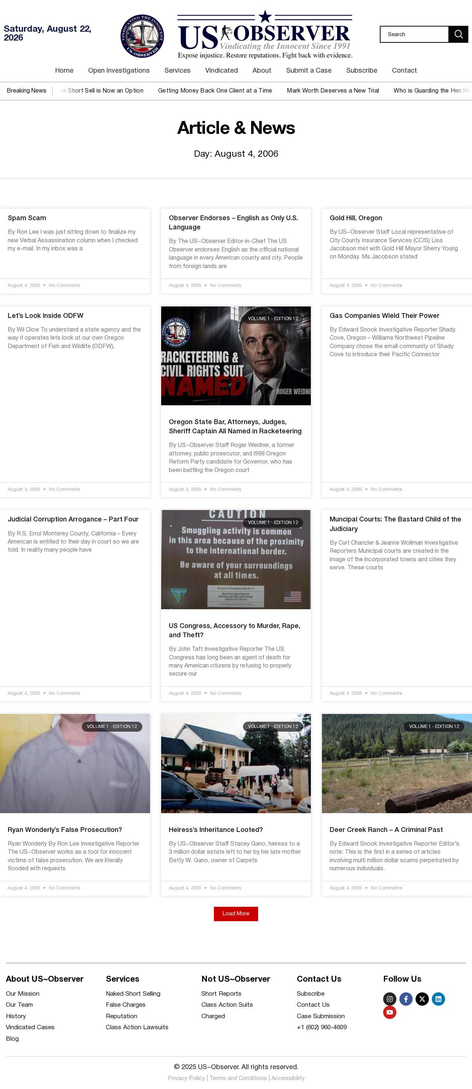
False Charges (126, 1005)
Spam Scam (27, 218)
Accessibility (288, 1078)
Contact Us (313, 1005)
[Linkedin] (438, 999)
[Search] (458, 34)
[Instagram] (389, 999)
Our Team (19, 1005)
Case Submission (321, 1016)
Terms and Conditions (238, 1078)
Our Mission (22, 994)
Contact (404, 71)
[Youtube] (389, 1012)
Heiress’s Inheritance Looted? (216, 830)
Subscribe (361, 71)
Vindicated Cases (30, 1027)
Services (177, 71)
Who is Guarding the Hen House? (417, 91)
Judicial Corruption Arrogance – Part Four (73, 520)
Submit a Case (309, 71)
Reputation (121, 1016)
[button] (236, 914)
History (16, 1016)
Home (64, 71)
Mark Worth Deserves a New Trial (311, 91)
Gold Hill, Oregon (356, 218)
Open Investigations (119, 71)
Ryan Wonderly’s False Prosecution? (65, 830)
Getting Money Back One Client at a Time (193, 91)
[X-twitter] (422, 999)
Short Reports (221, 994)
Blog (12, 1039)
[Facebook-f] (406, 999)
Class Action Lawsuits (137, 1027)
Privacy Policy (186, 1078)
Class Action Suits (227, 1005)
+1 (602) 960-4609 (322, 1027)
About (262, 71)
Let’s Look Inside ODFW (45, 316)
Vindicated (221, 71)
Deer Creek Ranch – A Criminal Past (386, 830)
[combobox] (414, 34)
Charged (213, 1016)
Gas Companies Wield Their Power (385, 316)
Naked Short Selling (133, 994)
